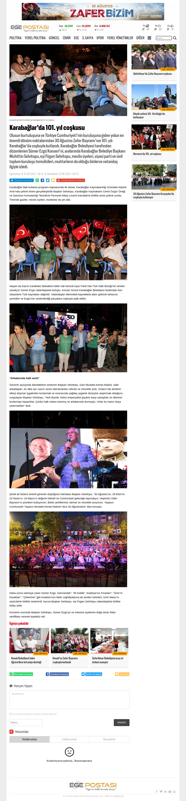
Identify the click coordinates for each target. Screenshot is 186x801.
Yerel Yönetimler (24, 120)
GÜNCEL (54, 38)
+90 (106, 796)
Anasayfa (12, 120)
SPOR (100, 38)
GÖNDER (121, 722)
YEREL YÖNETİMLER (120, 38)
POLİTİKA (15, 38)
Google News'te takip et (72, 180)
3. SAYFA (87, 38)
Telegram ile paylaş (23, 180)
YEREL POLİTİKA (35, 38)
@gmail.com (118, 796)
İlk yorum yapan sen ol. (83, 760)
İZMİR (67, 38)
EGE (76, 38)
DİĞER (140, 38)
